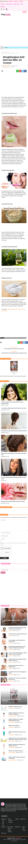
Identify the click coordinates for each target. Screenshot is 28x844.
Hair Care (10, 828)
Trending (10, 822)
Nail (3, 823)
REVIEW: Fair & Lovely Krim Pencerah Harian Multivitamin (11, 700)
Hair (3, 822)
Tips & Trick (22, 337)
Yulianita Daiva (6, 65)
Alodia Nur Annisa (13, 760)
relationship (9, 4)
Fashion (16, 1)
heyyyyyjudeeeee (12, 752)
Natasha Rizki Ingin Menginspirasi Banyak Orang (14, 352)
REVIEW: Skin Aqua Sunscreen (15, 706)
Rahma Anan (11, 741)
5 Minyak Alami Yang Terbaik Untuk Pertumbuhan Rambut (14, 430)
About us (9, 839)
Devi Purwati (11, 708)
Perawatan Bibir (13, 337)
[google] (20, 71)
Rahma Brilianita (12, 715)
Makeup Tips (23, 819)
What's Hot (3, 833)
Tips (22, 4)
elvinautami (11, 734)
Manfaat (3, 4)
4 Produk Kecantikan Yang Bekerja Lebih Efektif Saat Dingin (13, 621)
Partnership (23, 839)
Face (9, 66)
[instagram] (6, 9)
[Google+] (4, 9)
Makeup (9, 830)
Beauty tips (7, 52)
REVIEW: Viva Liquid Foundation (16, 750)
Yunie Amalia (11, 747)
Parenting (3, 826)
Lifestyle (17, 819)
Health (21, 1)
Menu (6, 47)
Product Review (10, 826)
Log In (24, 11)
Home (2, 52)
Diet (23, 828)
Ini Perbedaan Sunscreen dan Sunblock (14, 348)
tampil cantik (16, 4)
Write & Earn (16, 839)
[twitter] (23, 71)
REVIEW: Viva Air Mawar (14, 725)
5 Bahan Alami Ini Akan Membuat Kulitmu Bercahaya (13, 501)
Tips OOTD (10, 820)
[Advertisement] (14, 31)
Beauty (11, 1)
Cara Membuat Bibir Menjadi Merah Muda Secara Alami (13, 408)
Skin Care (10, 831)
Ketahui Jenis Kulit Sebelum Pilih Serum (18, 633)
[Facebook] (1, 9)
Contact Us (14, 840)
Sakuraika (11, 727)
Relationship (17, 826)
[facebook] (25, 71)
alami (6, 337)
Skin (3, 825)
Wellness (3, 6)
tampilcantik (18, 838)
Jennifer (10, 630)
